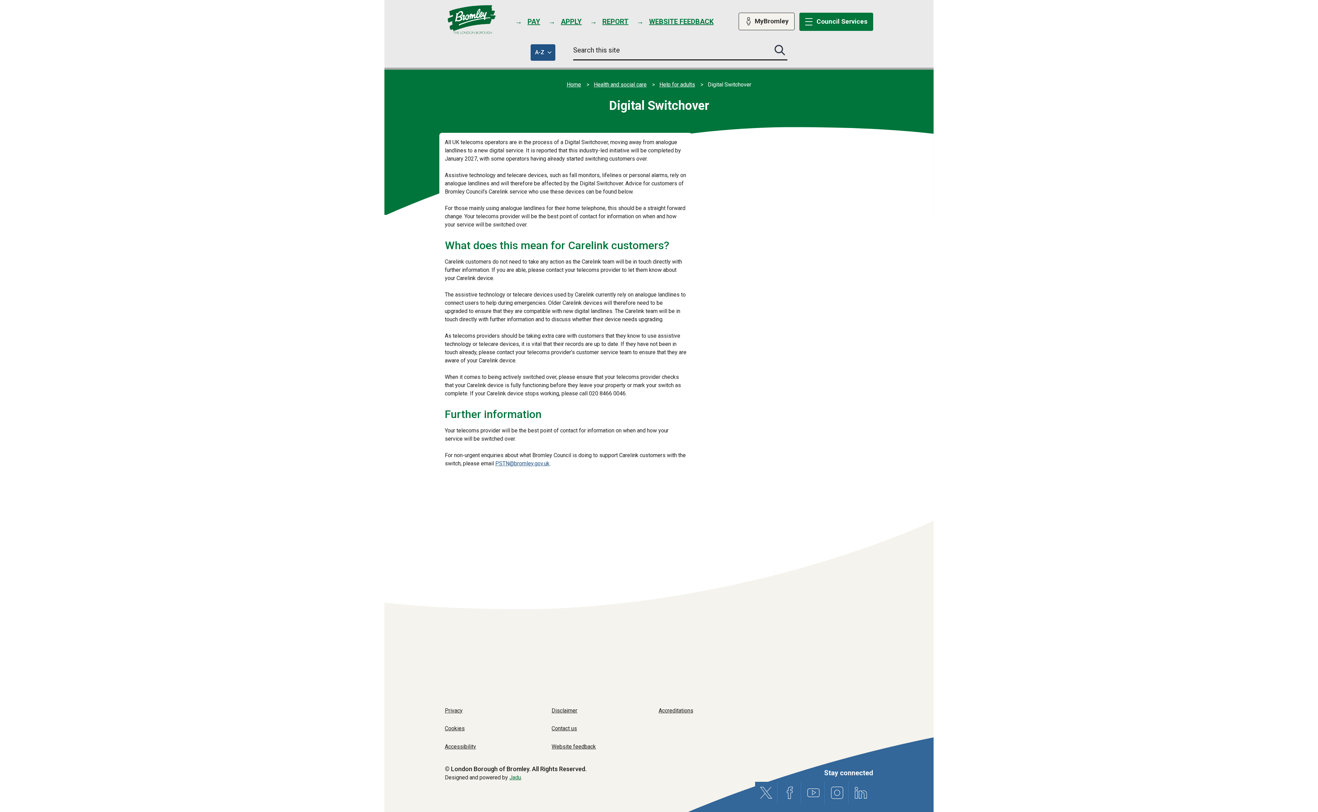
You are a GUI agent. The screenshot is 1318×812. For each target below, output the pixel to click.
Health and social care (620, 84)
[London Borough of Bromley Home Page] (472, 20)
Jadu (515, 777)
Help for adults (677, 84)
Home (574, 84)
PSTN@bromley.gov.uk (522, 463)
